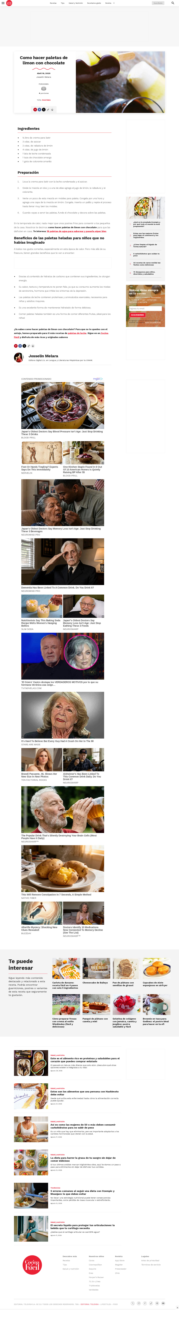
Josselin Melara (43, 77)
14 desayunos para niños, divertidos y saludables (144, 273)
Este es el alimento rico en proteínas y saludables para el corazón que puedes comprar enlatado (85, 1060)
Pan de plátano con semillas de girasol (123, 984)
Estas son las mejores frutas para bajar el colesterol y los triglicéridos (145, 235)
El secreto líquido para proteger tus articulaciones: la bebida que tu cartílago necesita (83, 1227)
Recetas (53, 3)
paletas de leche (77, 333)
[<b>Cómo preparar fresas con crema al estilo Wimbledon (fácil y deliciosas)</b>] (66, 1004)
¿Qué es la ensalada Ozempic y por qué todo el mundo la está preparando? (146, 224)
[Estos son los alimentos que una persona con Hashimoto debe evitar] (31, 1096)
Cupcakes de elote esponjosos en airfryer (155, 984)
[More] (114, 3)
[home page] (9, 3)
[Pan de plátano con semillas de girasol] (126, 968)
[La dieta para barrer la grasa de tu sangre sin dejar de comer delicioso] (31, 1162)
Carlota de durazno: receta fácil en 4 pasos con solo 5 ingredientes (65, 985)
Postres (46, 100)
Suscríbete (158, 3)
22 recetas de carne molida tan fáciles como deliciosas (146, 264)
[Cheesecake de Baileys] (96, 968)
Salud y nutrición (58, 1055)
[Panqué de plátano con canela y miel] (96, 1004)
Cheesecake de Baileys (95, 982)
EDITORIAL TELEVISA (89, 1304)
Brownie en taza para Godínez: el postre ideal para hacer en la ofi (156, 1021)
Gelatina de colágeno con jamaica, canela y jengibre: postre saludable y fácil (125, 1022)
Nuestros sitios (96, 1256)
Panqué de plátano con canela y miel (95, 1020)
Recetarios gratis (94, 3)
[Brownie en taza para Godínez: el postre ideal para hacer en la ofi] (157, 1004)
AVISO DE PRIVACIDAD (153, 322)
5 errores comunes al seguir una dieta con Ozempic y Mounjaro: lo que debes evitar (82, 1192)
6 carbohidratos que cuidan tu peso (146, 255)
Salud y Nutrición (76, 3)
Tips (62, 3)
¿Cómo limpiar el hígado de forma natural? (145, 246)
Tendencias (55, 1188)
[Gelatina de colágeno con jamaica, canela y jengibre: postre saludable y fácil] (126, 1004)
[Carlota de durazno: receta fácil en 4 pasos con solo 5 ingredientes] (66, 968)
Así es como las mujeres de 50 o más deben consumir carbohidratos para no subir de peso (83, 1126)
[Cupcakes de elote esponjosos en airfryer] (157, 968)
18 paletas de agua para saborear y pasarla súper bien (76, 231)
